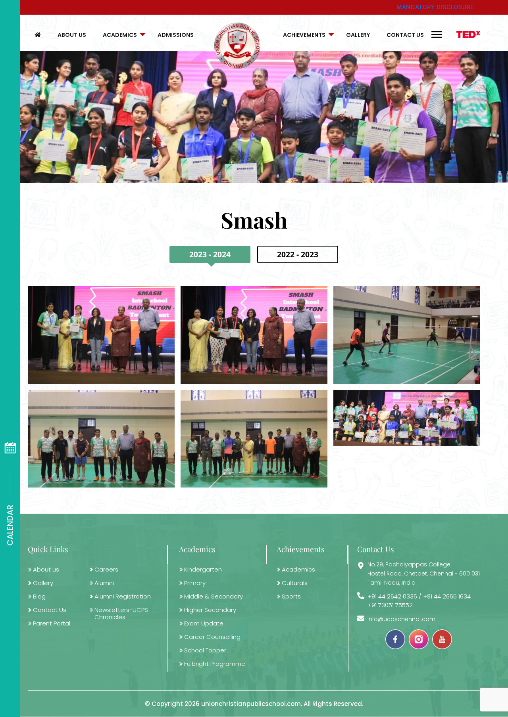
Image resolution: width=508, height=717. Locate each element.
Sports (291, 596)
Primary (195, 583)
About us (72, 35)
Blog (39, 596)
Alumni (104, 583)
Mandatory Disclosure (435, 7)
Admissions (176, 35)
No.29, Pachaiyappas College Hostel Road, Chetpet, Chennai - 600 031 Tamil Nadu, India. (424, 573)
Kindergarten (203, 569)
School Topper (205, 650)
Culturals (295, 583)
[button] (122, 35)
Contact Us (405, 35)
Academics (120, 35)
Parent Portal (51, 623)
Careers (106, 569)
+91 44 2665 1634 (447, 596)
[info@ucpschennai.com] (360, 618)
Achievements (304, 35)
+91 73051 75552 (390, 605)
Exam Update (203, 623)
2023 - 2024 (210, 254)
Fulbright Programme (214, 664)
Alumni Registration (122, 596)
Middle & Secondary (213, 596)
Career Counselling (212, 637)
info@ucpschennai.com (401, 619)
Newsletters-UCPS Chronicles (121, 613)
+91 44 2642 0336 (392, 596)
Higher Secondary (210, 610)
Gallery (358, 35)
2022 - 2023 (297, 254)
